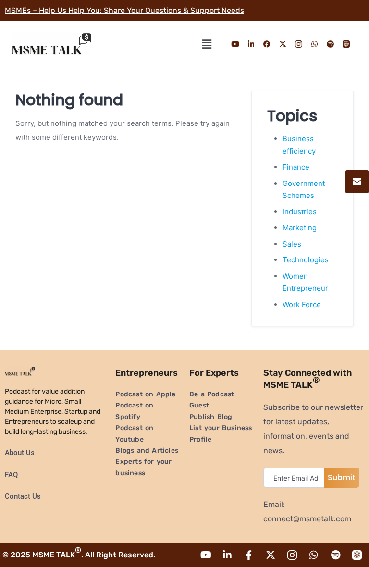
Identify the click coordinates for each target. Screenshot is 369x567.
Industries (300, 211)
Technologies (306, 259)
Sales (292, 243)
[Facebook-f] (267, 44)
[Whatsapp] (315, 44)
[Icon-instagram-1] (299, 44)
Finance (296, 167)
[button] (206, 44)
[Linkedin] (251, 44)
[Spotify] (330, 44)
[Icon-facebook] (248, 555)
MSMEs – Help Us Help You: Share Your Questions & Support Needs (124, 10)
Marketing (300, 227)
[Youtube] (235, 44)
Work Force (302, 304)
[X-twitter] (283, 44)
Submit (342, 477)
